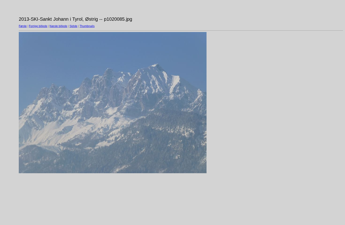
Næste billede (58, 26)
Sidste (73, 26)
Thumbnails (87, 26)
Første (23, 26)
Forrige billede (38, 26)
